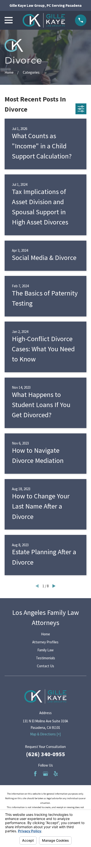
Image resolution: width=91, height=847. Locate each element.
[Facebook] (35, 773)
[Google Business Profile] (45, 773)
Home (45, 634)
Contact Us (45, 666)
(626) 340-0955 (45, 754)
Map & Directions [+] (45, 734)
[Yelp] (55, 773)
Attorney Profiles (45, 642)
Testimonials (45, 658)
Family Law (45, 650)
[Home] (44, 20)
